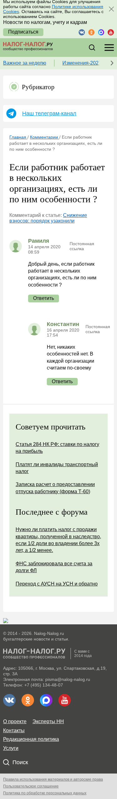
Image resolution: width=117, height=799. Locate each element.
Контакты (14, 730)
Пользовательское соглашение (31, 786)
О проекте (15, 721)
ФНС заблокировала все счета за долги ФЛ (54, 567)
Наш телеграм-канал (49, 113)
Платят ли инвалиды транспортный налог (57, 468)
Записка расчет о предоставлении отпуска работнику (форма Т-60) (55, 488)
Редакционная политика (31, 739)
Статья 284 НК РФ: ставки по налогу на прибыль (57, 448)
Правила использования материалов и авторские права (53, 779)
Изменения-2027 (81, 63)
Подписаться (23, 31)
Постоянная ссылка (82, 246)
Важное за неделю (24, 63)
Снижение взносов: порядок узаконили (48, 218)
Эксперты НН (48, 721)
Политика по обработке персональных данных (44, 793)
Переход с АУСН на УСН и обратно (57, 583)
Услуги (10, 748)
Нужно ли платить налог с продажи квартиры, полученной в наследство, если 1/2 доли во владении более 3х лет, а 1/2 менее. (58, 540)
